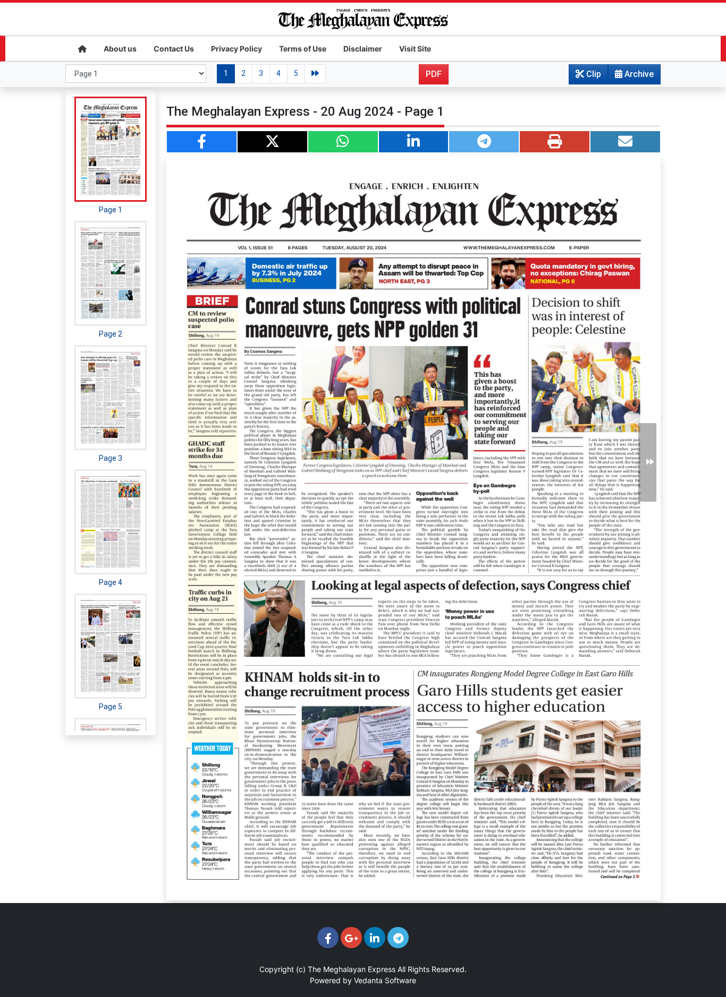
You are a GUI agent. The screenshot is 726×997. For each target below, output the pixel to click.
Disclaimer (362, 48)
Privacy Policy (236, 48)
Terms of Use (302, 48)
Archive (638, 74)
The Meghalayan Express (351, 969)
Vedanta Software (385, 980)
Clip (592, 74)
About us (120, 48)
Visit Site (415, 48)
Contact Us (174, 48)
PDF (434, 74)
